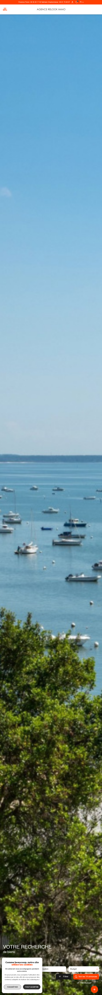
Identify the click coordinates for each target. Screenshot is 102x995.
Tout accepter (31, 987)
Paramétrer (12, 987)
